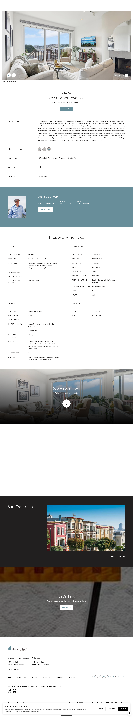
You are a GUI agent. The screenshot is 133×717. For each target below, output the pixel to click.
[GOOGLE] (123, 676)
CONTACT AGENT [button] (45, 209)
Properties (34, 677)
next (14, 75)
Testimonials (59, 677)
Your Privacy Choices (66, 715)
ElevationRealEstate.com (16, 664)
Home (9, 677)
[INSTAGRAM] (99, 676)
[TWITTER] (114, 676)
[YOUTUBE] (104, 676)
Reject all (100, 708)
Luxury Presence (23, 703)
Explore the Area (118, 557)
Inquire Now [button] (66, 109)
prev (9, 75)
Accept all (123, 708)
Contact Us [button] (66, 607)
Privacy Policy (120, 703)
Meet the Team (21, 677)
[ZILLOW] (118, 676)
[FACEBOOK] (94, 676)
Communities (46, 677)
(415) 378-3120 (65, 204)
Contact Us (71, 677)
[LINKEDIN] (109, 676)
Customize (112, 708)
